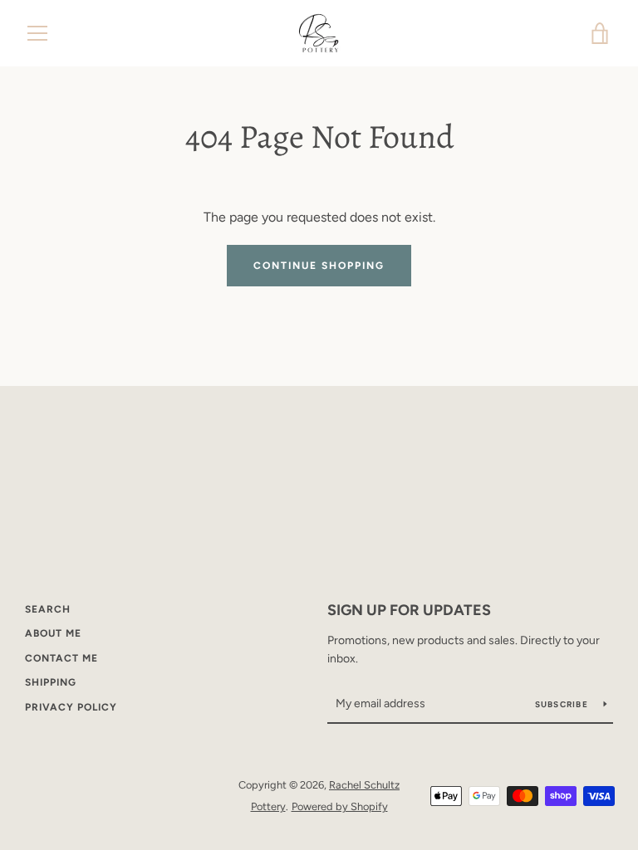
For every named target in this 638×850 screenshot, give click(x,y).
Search (48, 609)
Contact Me (61, 658)
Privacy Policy (71, 707)
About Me (53, 633)
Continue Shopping (319, 265)
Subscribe (563, 704)
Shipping (50, 682)
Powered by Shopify (340, 806)
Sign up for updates (409, 610)
